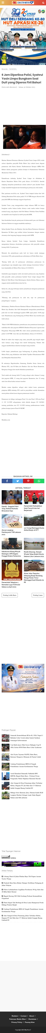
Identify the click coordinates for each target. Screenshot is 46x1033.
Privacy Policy (16, 1022)
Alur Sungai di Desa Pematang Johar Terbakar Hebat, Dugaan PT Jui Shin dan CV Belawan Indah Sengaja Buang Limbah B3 (26, 785)
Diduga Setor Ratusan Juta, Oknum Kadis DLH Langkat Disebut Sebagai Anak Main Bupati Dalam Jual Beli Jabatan (26, 795)
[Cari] (43, 2)
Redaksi (15, 1016)
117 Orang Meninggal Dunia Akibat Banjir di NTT (34, 529)
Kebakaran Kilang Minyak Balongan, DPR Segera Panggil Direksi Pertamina (11, 554)
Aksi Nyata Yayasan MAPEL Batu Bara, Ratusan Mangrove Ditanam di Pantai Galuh (25, 755)
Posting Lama (38, 595)
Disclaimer (32, 1019)
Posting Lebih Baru (9, 595)
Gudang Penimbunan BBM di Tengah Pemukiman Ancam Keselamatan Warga (24, 765)
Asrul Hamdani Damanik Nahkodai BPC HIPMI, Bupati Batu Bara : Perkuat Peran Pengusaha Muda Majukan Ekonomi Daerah (25, 776)
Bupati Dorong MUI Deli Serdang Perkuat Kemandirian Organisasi (22, 897)
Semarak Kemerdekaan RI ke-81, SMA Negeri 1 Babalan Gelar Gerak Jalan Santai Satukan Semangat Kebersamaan (26, 738)
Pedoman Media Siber (17, 1019)
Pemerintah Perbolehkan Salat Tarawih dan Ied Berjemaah (33, 508)
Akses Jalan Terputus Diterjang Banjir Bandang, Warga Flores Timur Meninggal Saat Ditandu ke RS (34, 578)
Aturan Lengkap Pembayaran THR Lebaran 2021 (11, 532)
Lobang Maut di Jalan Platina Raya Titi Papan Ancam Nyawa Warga (21, 877)
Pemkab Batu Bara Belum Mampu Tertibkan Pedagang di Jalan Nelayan (22, 884)
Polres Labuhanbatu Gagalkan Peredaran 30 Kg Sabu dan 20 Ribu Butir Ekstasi (22, 890)
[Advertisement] (23, 106)
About (31, 1016)
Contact (24, 1016)
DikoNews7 (27, 1030)
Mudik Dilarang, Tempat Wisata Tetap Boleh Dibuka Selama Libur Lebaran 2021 (34, 554)
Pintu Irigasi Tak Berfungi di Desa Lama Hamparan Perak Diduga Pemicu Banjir (23, 903)
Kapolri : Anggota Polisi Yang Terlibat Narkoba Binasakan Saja (10, 509)
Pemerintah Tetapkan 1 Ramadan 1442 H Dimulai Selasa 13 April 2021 (11, 585)
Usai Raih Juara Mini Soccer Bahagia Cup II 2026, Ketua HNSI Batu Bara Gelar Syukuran (26, 746)
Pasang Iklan (30, 1022)
